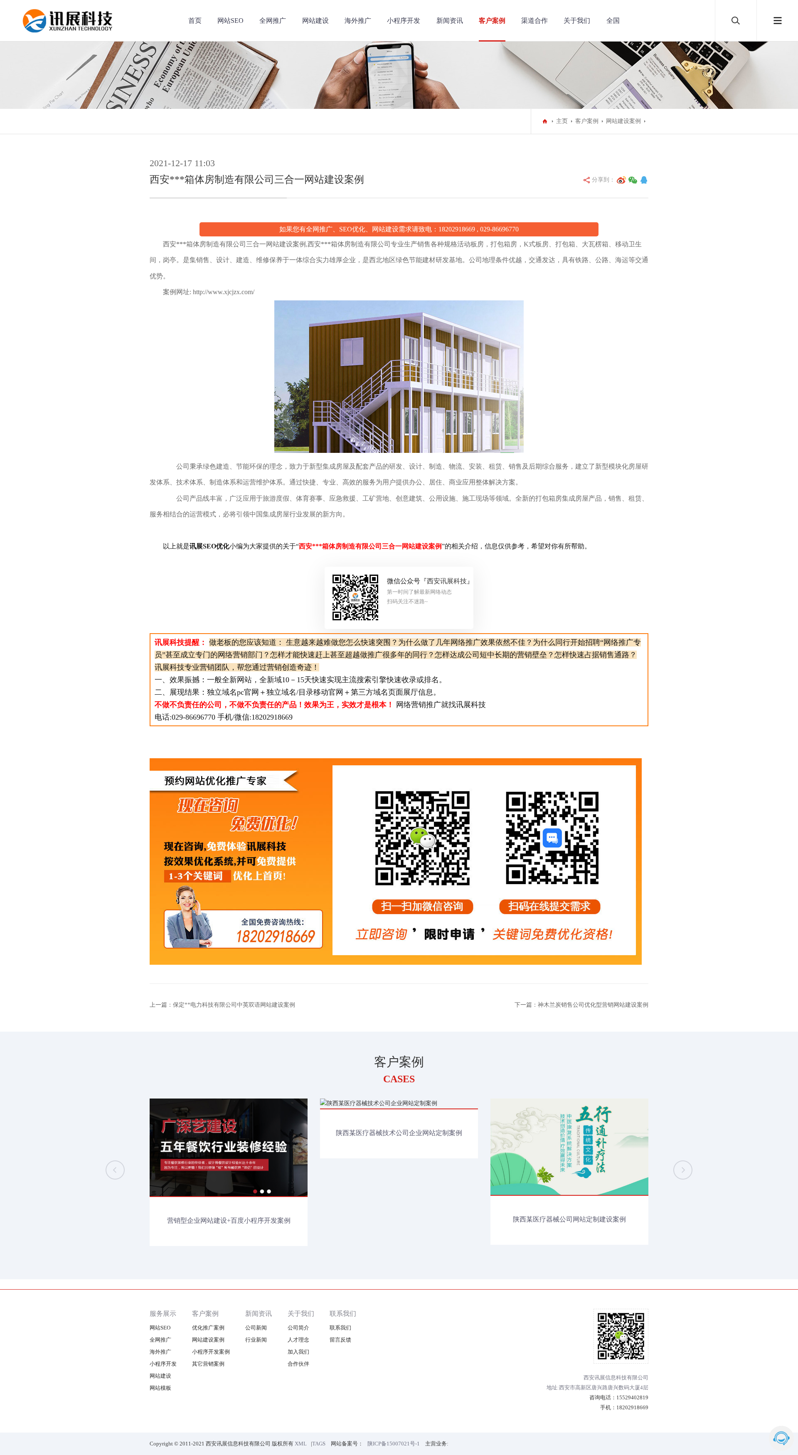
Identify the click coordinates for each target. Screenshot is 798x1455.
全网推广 (272, 20)
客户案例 (492, 20)
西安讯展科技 (447, 581)
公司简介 (298, 1328)
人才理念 (298, 1340)
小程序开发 (403, 20)
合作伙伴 (298, 1364)
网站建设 (315, 20)
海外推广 (358, 20)
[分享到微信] (633, 180)
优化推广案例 (208, 1328)
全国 (613, 20)
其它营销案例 (208, 1364)
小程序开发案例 (211, 1352)
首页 (195, 20)
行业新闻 (256, 1340)
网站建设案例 (623, 121)
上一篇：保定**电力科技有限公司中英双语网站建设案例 (222, 1005)
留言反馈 (340, 1340)
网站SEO (230, 20)
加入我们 (298, 1352)
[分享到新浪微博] (621, 180)
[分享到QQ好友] (643, 180)
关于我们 (577, 20)
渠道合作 (534, 20)
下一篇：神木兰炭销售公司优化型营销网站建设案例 (581, 1005)
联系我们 (343, 1313)
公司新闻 (256, 1328)
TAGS (318, 1443)
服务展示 (163, 1313)
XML (301, 1443)
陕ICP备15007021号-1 (393, 1443)
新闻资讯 (449, 20)
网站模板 (160, 1388)
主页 (562, 121)
